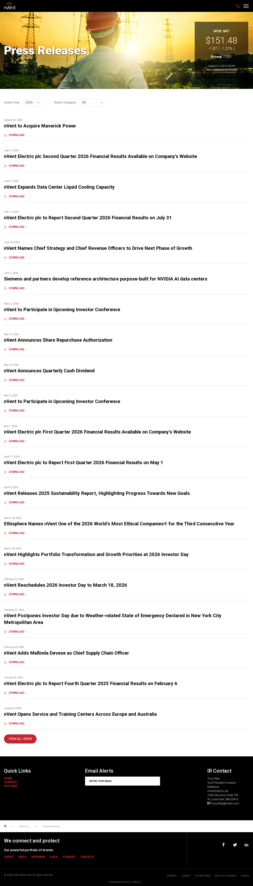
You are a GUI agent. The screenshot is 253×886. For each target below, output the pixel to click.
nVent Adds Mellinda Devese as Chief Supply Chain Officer (66, 653)
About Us (24, 826)
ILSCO (54, 856)
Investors (172, 875)
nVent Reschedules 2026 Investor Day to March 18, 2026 (65, 585)
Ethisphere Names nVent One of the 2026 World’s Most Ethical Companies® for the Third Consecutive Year (119, 524)
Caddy (8, 856)
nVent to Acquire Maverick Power (40, 126)
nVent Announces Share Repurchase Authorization (58, 340)
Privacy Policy (202, 875)
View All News (20, 739)
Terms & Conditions (225, 875)
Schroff (69, 856)
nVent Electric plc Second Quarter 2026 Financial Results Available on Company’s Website (100, 156)
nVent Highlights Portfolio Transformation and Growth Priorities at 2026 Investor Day (96, 554)
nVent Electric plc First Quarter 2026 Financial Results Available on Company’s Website (97, 432)
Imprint (245, 875)
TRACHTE (87, 856)
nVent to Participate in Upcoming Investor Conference (62, 309)
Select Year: (12, 102)
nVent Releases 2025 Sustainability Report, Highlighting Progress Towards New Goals (97, 493)
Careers (10, 782)
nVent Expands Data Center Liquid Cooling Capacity (59, 187)
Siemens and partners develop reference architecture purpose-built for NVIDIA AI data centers (105, 279)
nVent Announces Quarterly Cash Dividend (49, 371)
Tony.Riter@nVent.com (225, 803)
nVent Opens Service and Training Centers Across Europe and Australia (81, 714)
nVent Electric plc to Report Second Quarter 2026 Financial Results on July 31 (88, 218)
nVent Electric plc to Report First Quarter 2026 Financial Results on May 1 (83, 462)
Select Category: (65, 102)
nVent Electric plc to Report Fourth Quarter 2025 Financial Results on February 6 (90, 683)
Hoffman (38, 856)
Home (8, 778)
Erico (22, 856)
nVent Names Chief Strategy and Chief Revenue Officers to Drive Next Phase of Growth (98, 248)
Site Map (11, 786)
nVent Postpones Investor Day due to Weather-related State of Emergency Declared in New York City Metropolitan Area (112, 619)
